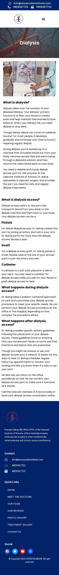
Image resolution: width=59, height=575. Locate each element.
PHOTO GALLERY (17, 517)
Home (11, 490)
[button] (43, 18)
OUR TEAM (14, 504)
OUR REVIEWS (16, 511)
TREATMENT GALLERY (20, 524)
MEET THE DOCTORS (20, 497)
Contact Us (14, 531)
